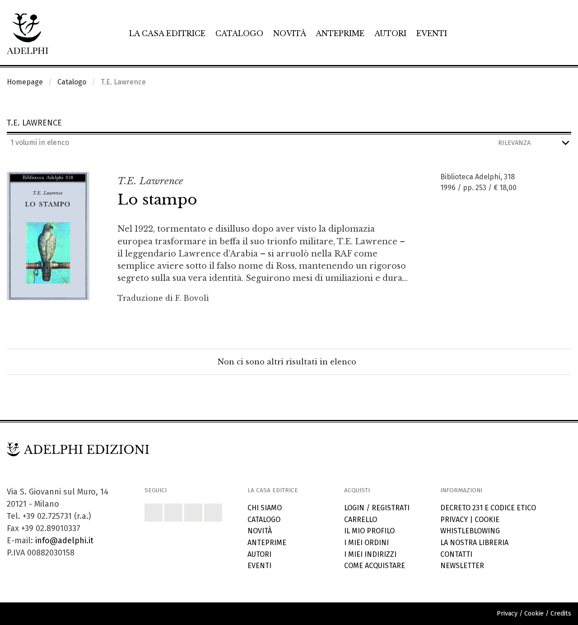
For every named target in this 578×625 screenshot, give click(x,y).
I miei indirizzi (370, 554)
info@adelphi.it (64, 541)
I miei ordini (366, 542)
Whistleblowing (470, 531)
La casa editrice (167, 33)
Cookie (487, 519)
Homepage (25, 82)
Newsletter (462, 565)
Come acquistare (374, 565)
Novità (289, 33)
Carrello (360, 519)
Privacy (454, 519)
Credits (560, 613)
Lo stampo (157, 200)
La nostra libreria (474, 542)
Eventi (431, 33)
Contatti (456, 554)
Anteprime (340, 33)
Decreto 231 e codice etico (488, 508)
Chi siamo (264, 508)
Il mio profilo (369, 531)
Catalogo (239, 33)
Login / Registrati (377, 508)
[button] (153, 513)
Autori (390, 33)
